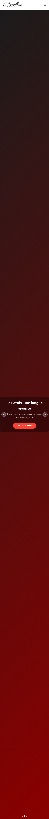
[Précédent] (3, 414)
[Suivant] (45, 414)
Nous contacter (28, 423)
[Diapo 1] (22, 816)
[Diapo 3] (27, 816)
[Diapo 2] (24, 816)
